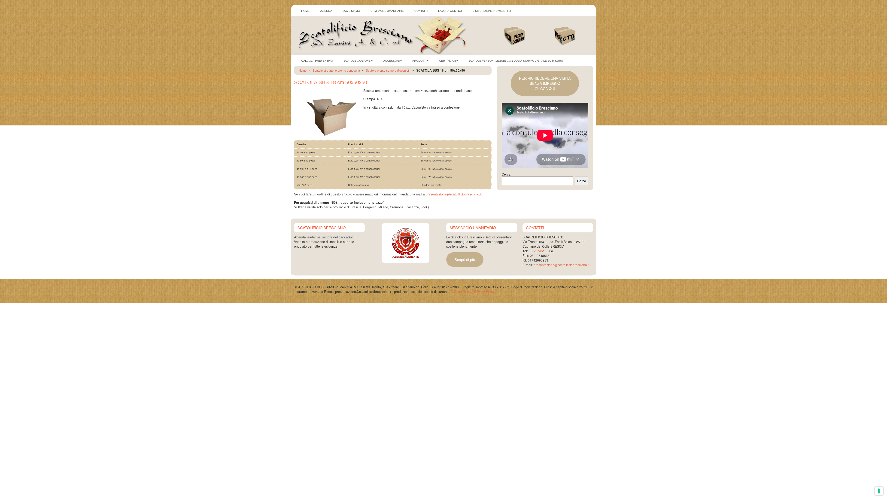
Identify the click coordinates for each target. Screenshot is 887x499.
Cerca (506, 174)
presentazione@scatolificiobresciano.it (454, 194)
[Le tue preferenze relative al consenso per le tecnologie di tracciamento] (879, 491)
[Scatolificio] (382, 35)
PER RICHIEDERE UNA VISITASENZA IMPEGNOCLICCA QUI (545, 83)
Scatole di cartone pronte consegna (336, 70)
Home (303, 70)
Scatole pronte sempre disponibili (388, 70)
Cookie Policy (461, 291)
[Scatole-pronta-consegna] (519, 31)
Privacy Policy (484, 291)
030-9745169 (538, 251)
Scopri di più (465, 259)
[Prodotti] (570, 31)
